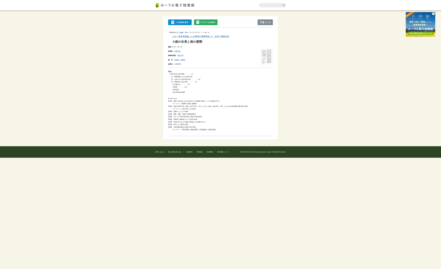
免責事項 (189, 152)
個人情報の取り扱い (175, 152)
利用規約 (200, 152)
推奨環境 (210, 152)
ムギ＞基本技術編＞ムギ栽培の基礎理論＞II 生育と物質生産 (200, 36)
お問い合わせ (159, 152)
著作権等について (223, 152)
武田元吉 (178, 51)
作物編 (181, 32)
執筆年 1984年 (180, 60)
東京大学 (181, 55)
